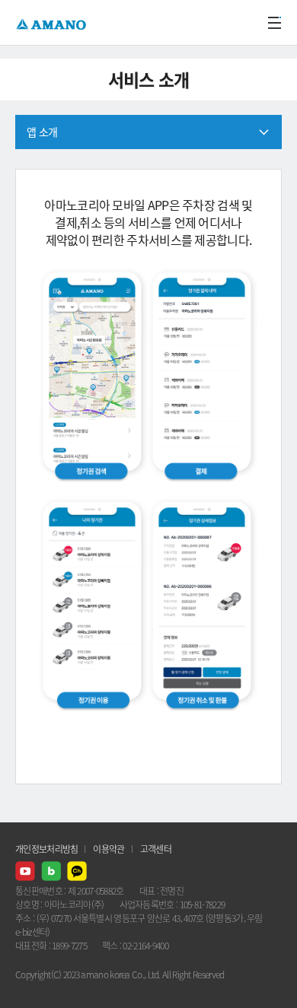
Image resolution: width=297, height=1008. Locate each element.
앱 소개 (42, 131)
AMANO (53, 22)
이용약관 (108, 849)
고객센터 (155, 849)
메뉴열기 (274, 23)
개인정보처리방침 (46, 849)
